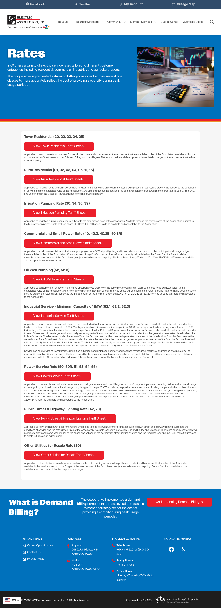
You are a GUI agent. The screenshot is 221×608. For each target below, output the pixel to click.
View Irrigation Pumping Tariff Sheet (59, 213)
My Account (131, 5)
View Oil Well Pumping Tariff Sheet (58, 279)
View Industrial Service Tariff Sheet (58, 316)
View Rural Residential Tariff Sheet (57, 179)
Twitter (82, 4)
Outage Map (183, 5)
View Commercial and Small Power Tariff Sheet (67, 243)
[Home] (28, 22)
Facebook (35, 4)
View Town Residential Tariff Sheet (58, 146)
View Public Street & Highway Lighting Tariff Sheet (69, 418)
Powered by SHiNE (138, 600)
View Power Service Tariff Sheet (56, 376)
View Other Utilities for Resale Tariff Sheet (63, 455)
